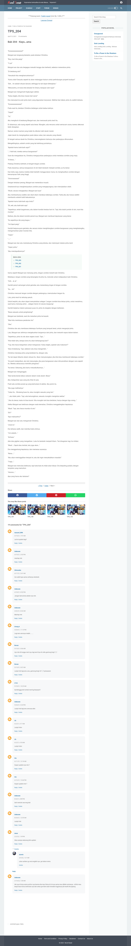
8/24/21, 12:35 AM (20, 818)
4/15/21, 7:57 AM (19, 536)
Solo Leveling (99, 43)
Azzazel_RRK (18, 532)
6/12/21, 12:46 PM (20, 780)
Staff (38, 8)
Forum (46, 8)
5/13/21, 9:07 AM (19, 667)
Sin (15, 758)
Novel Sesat (68, 943)
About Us (90, 938)
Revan (16, 645)
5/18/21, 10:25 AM (20, 686)
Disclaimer (72, 938)
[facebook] (121, 2)
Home (10, 8)
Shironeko (17, 570)
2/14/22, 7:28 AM (19, 881)
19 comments (22, 36)
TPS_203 (18, 260)
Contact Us (81, 938)
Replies (16, 849)
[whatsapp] (75, 495)
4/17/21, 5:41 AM (19, 573)
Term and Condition (50, 938)
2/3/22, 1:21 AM (24, 858)
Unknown (17, 551)
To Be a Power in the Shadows (105, 53)
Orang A (17, 626)
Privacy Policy (62, 938)
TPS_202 (18, 263)
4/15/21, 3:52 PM (19, 554)
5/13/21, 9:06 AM (19, 648)
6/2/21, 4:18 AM (19, 742)
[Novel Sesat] (16, 2)
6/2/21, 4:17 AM (19, 724)
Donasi (55, 8)
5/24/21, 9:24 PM (19, 705)
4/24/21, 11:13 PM (20, 630)
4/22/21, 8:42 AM (19, 611)
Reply (16, 543)
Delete (20, 543)
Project (19, 8)
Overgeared (98, 34)
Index (46, 486)
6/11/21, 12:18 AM (20, 761)
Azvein (21, 854)
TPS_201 (18, 267)
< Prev (40, 486)
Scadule (29, 8)
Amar (16, 833)
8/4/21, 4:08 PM (19, 799)
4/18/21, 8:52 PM (19, 592)
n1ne (16, 683)
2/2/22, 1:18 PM (19, 836)
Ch (15, 720)
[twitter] (36, 495)
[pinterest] (56, 495)
